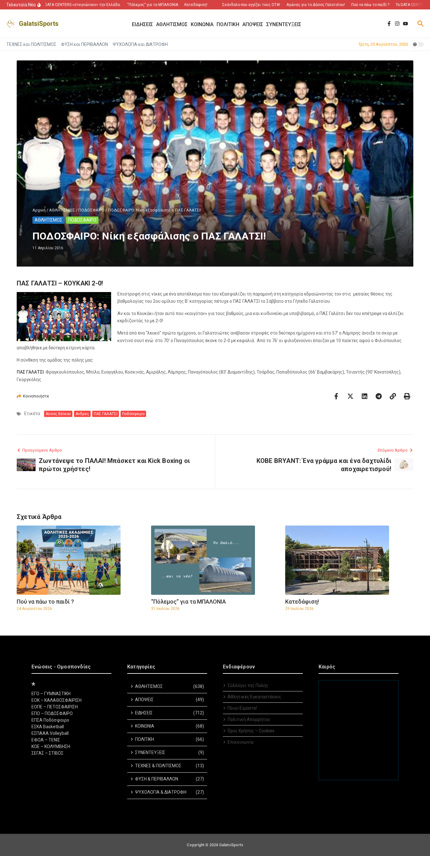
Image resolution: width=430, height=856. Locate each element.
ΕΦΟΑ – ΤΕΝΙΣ (45, 739)
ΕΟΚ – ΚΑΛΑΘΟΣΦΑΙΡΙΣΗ (56, 700)
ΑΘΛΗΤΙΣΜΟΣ (62, 210)
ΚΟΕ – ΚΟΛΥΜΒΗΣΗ (50, 746)
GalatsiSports (39, 23)
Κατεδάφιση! (302, 601)
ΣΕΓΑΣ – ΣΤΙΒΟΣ (47, 753)
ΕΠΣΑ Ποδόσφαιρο (50, 720)
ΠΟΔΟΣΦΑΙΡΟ (91, 210)
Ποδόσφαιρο (133, 414)
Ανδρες (82, 414)
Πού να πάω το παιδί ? (45, 601)
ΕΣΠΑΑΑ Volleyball (50, 733)
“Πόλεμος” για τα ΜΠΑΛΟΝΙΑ (188, 601)
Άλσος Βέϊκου (58, 414)
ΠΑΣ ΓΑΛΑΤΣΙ (105, 414)
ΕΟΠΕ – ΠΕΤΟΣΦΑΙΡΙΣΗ (54, 706)
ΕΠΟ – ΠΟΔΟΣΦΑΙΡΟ (52, 713)
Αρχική (39, 210)
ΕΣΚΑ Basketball (47, 726)
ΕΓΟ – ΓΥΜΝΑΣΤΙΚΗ (51, 693)
